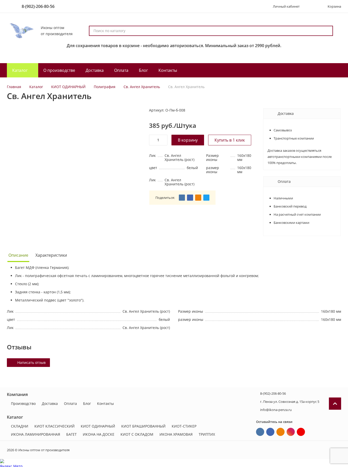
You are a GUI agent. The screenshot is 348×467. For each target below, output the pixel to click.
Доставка (50, 403)
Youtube (301, 432)
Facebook (270, 432)
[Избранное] (311, 6)
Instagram (291, 432)
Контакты (105, 403)
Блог (87, 403)
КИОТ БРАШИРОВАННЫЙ (143, 426)
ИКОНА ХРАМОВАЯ (176, 434)
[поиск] (327, 31)
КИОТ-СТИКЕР (184, 426)
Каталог (36, 86)
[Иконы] (21, 30)
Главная (14, 86)
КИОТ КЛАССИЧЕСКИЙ (54, 426)
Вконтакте (260, 432)
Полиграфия (104, 86)
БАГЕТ (71, 434)
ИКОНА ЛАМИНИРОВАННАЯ (35, 434)
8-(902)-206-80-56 (38, 6)
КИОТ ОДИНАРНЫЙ (68, 86)
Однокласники (280, 432)
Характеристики (51, 255)
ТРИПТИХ (207, 434)
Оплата (70, 403)
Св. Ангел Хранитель (142, 86)
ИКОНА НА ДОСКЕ (98, 434)
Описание (18, 255)
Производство (23, 403)
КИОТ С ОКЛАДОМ (137, 434)
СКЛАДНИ (19, 426)
